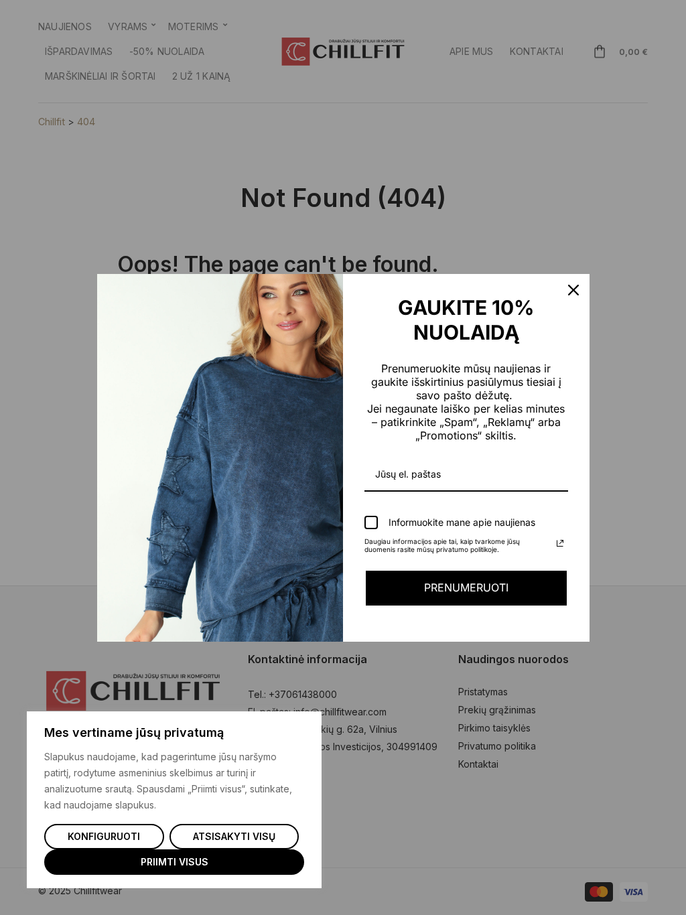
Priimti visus (174, 861)
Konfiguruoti (104, 836)
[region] (174, 799)
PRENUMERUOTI (466, 587)
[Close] (573, 290)
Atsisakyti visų (234, 836)
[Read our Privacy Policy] (560, 543)
